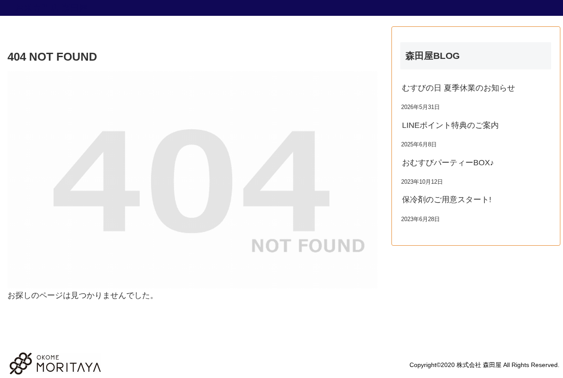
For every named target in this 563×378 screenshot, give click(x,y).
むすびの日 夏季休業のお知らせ (458, 88)
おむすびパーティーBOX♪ (448, 162)
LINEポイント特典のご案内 (450, 125)
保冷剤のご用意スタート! (446, 199)
